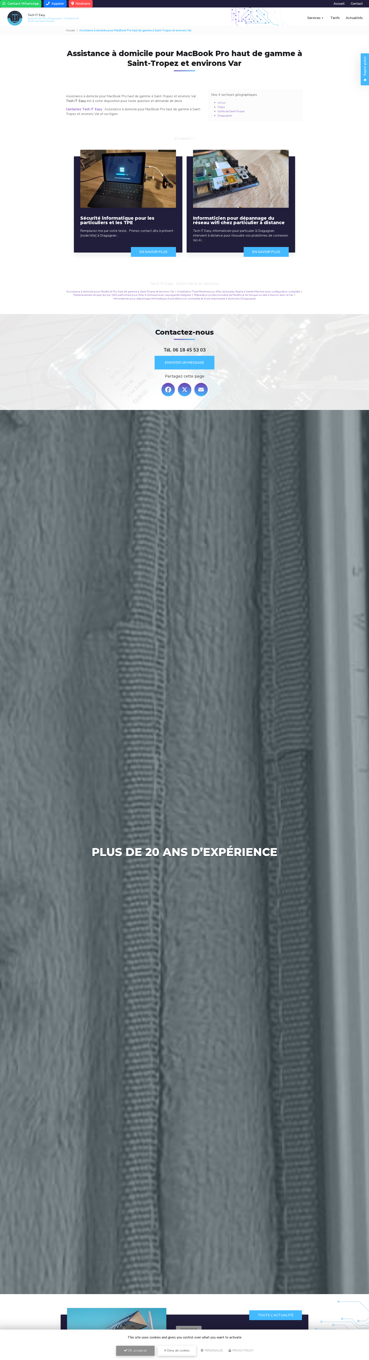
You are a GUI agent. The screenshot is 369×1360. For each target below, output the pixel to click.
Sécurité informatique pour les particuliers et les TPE (117, 220)
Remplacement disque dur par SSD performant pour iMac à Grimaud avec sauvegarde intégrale (132, 295)
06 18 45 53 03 (189, 350)
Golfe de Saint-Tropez (231, 111)
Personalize (213, 1351)
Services (314, 18)
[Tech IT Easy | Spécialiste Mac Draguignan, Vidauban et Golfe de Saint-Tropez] (14, 18)
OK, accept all (137, 1350)
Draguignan (225, 116)
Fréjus (221, 107)
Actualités (354, 18)
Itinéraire (82, 3)
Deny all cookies (178, 1350)
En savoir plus (153, 252)
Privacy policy (243, 1351)
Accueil (339, 3)
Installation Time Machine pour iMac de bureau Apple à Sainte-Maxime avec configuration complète (238, 292)
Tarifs (335, 18)
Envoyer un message (184, 362)
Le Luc (222, 103)
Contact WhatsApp (23, 3)
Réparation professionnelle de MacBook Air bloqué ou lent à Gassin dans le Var (243, 295)
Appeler (57, 3)
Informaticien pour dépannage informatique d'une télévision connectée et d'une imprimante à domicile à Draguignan (184, 299)
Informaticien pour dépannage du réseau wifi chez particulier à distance (239, 220)
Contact (357, 3)
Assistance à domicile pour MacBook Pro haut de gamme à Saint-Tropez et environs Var (120, 292)
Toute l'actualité (275, 1315)
